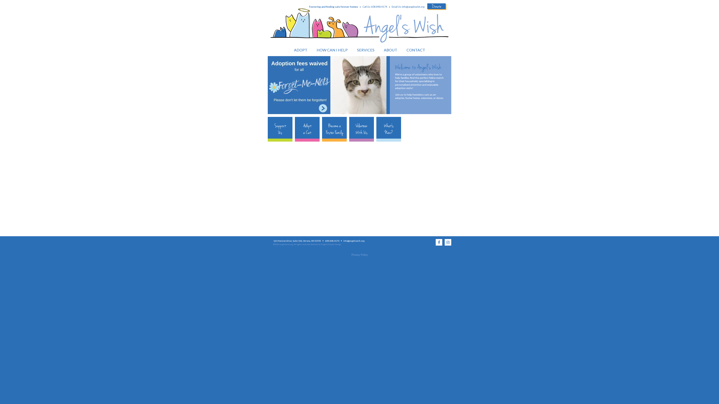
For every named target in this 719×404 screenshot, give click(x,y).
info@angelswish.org (413, 6)
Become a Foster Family (334, 129)
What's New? (389, 129)
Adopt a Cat (307, 129)
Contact (415, 50)
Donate (436, 6)
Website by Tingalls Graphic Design (326, 244)
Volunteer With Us (362, 129)
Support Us (280, 129)
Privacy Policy (359, 254)
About (390, 50)
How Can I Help (332, 50)
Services (365, 50)
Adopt (300, 50)
